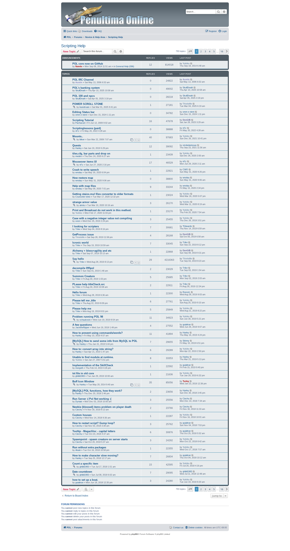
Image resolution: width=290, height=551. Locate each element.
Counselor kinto (82, 197)
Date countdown (82, 471)
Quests (76, 145)
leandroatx (85, 107)
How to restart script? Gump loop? (93, 423)
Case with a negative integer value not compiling (102, 218)
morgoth (79, 368)
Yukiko (186, 63)
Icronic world (80, 242)
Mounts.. (77, 136)
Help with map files (84, 185)
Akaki (78, 450)
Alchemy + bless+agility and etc (91, 250)
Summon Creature (83, 276)
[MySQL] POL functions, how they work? (97, 390)
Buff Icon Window (83, 381)
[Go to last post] (191, 63)
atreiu (82, 205)
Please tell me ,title (84, 300)
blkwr (82, 139)
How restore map (82, 177)
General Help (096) (125, 66)
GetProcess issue (83, 234)
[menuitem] (85, 31)
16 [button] (221, 51)
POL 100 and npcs (83, 95)
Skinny (186, 340)
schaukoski (85, 320)
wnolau (78, 172)
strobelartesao (189, 145)
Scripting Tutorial (83, 120)
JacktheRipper (82, 327)
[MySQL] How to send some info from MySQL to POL (104, 340)
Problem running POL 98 (87, 316)
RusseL (186, 292)
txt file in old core (83, 373)
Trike (77, 229)
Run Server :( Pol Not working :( (91, 398)
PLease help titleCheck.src (88, 284)
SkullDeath (80, 90)
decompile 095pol (83, 268)
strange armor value (84, 202)
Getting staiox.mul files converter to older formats (102, 194)
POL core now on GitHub (87, 63)
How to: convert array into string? (92, 349)
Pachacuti (80, 123)
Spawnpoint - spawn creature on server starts (100, 439)
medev (78, 156)
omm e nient (81, 115)
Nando (78, 66)
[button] (190, 51)
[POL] (109, 14)
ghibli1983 (80, 376)
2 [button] (201, 51)
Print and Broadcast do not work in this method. (101, 210)
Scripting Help (73, 46)
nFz (77, 131)
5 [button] (214, 51)
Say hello (78, 258)
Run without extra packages (89, 447)
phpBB (134, 534)
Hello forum (79, 292)
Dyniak (78, 401)
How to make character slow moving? (95, 455)
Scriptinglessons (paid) (86, 128)
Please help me (81, 308)
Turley (186, 381)
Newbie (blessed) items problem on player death (101, 406)
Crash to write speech (85, 169)
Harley (78, 148)
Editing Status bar (83, 112)
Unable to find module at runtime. (93, 357)
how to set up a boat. (85, 479)
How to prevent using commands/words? (97, 332)
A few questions (82, 324)
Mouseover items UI (84, 161)
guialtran (187, 324)
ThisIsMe (187, 103)
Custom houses (82, 415)
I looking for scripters (85, 226)
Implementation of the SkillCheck (92, 365)
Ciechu (186, 398)
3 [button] (205, 51)
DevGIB (187, 120)
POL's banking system (86, 87)
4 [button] (209, 51)
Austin (78, 82)
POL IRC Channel (83, 79)
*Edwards (187, 226)
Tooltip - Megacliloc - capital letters (93, 431)
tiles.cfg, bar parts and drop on (91, 153)
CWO (185, 169)
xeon (77, 221)
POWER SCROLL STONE (87, 103)
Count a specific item (85, 463)
